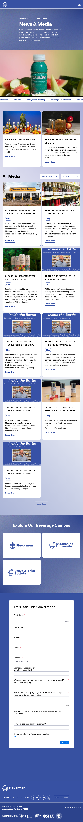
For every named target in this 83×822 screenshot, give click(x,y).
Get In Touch (61, 797)
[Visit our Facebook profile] (38, 798)
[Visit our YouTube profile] (44, 798)
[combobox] (49, 176)
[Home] (5, 4)
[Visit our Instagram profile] (33, 798)
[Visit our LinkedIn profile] (49, 798)
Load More (41, 504)
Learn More (10, 156)
